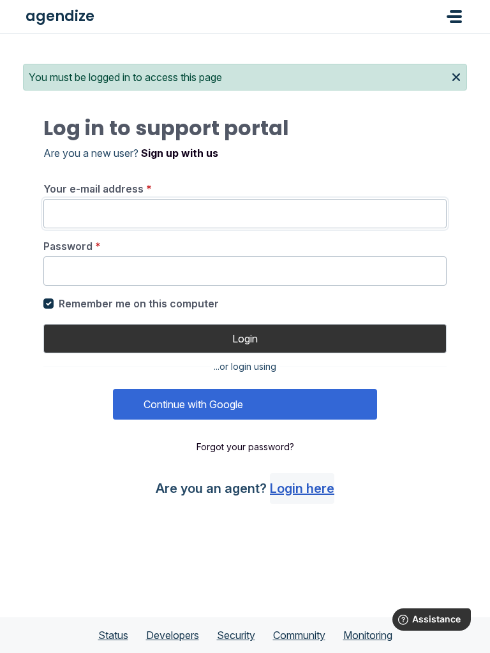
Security (236, 635)
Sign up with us (179, 153)
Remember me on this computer (139, 303)
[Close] (456, 75)
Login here (302, 488)
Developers (172, 635)
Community (299, 635)
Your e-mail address (97, 188)
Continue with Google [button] (193, 404)
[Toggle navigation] (454, 16)
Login (245, 338)
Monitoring (367, 635)
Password (72, 246)
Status (113, 635)
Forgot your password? (245, 446)
